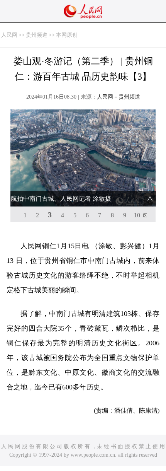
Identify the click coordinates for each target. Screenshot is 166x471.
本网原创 (67, 35)
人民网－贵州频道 (118, 97)
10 (137, 215)
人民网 (9, 35)
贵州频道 (36, 35)
